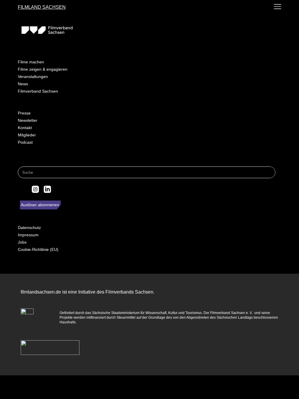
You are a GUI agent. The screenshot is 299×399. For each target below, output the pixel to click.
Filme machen (31, 62)
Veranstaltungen (33, 76)
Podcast (25, 142)
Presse (24, 113)
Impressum (28, 235)
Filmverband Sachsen (38, 91)
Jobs (22, 242)
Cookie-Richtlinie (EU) (38, 249)
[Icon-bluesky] (23, 189)
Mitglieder (27, 135)
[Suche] (269, 172)
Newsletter (27, 120)
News (23, 83)
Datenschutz (29, 227)
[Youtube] (59, 189)
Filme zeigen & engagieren (42, 69)
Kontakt (25, 127)
